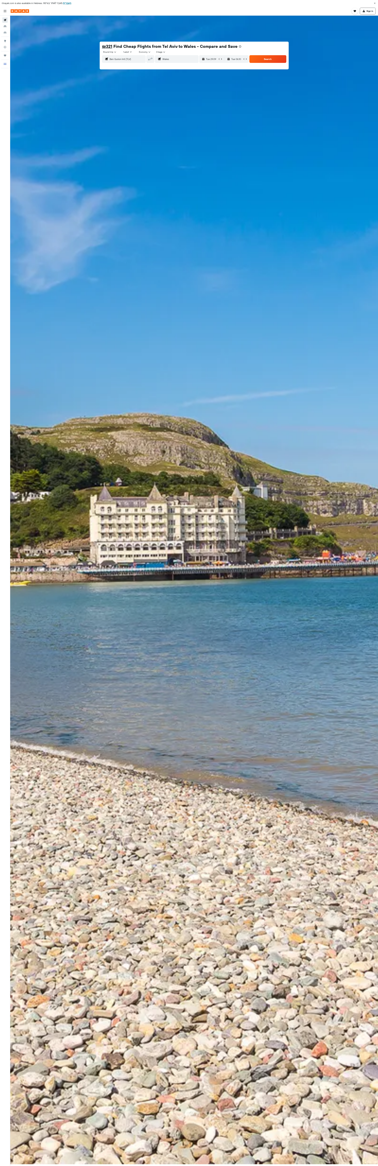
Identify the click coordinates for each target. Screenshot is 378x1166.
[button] (375, 3)
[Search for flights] (5, 20)
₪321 (107, 46)
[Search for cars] (5, 32)
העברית (67, 3)
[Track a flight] (5, 47)
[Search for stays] (5, 26)
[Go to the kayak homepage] (20, 11)
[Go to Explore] (5, 41)
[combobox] (110, 51)
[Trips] (5, 55)
